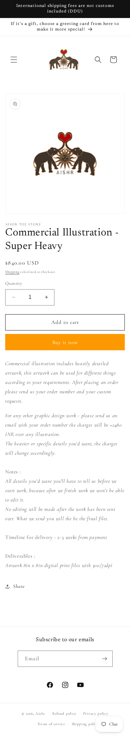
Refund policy (64, 713)
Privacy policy (96, 713)
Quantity (13, 283)
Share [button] (19, 586)
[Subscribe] (104, 659)
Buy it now (65, 342)
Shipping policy (85, 724)
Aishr (40, 713)
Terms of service (51, 724)
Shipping (12, 272)
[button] (13, 59)
